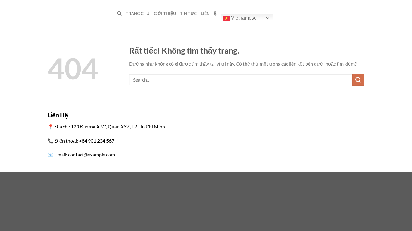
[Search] (119, 13)
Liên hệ (209, 13)
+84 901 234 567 (96, 140)
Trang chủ (137, 13)
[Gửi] (358, 79)
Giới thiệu (165, 13)
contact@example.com (91, 154)
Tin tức (188, 13)
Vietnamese (243, 17)
